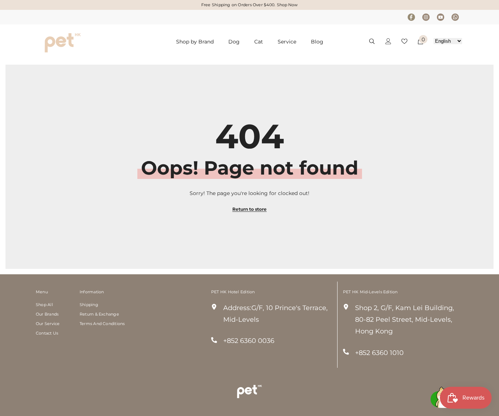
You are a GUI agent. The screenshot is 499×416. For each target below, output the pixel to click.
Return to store (249, 209)
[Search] (372, 41)
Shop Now (287, 4)
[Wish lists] (404, 41)
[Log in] (388, 41)
